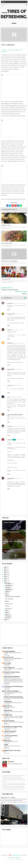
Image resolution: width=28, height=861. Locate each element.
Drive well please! (9, 599)
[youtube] (19, 859)
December (8, 583)
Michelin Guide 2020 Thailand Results (13, 711)
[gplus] (10, 859)
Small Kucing (7, 701)
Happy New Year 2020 (9, 707)
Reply (8, 309)
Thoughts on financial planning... (13, 596)
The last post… (7, 687)
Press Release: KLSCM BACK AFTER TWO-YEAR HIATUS (13, 693)
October (7, 587)
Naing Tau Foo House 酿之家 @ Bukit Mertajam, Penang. (13, 659)
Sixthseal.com (8, 710)
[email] (17, 859)
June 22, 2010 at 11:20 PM (19, 426)
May (6, 610)
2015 (5, 572)
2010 (5, 582)
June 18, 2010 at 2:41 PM (19, 343)
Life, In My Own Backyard (11, 691)
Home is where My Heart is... (12, 676)
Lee (8, 397)
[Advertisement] (14, 634)
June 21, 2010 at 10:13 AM (16, 416)
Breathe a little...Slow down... (12, 750)
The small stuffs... (7, 243)
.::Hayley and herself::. (10, 731)
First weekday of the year (10, 728)
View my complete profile (15, 764)
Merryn (9, 330)
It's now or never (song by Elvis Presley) (14, 698)
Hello (5, 751)
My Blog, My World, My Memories (13, 697)
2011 (5, 580)
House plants (7, 664)
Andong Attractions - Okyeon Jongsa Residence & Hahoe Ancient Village (13, 717)
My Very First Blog (9, 720)
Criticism (7, 606)
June (6, 595)
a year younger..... (9, 551)
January (7, 618)
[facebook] (8, 859)
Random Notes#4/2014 (11, 532)
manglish (10, 303)
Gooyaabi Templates (14, 857)
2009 (5, 619)
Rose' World (7, 663)
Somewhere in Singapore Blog (13, 726)
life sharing (17, 50)
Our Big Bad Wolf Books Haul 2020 (12, 702)
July (6, 593)
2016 (5, 571)
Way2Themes (16, 855)
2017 (5, 569)
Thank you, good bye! (9, 732)
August (7, 591)
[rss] (15, 859)
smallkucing (11, 369)
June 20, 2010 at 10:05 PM (16, 397)
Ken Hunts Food (8, 657)
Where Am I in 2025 (9, 673)
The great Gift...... (6, 279)
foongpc (10, 426)
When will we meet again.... (10, 261)
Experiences (7, 740)
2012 (5, 578)
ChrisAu (9, 439)
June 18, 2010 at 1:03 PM (18, 330)
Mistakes (7, 601)
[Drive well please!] (14, 34)
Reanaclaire (11, 313)
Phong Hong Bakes (9, 651)
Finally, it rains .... (6, 225)
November (8, 585)
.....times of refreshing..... (14, 17)
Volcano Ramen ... (9, 522)
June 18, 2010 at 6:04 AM (19, 303)
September (8, 589)
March (7, 614)
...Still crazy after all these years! (13, 686)
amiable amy (10, 478)
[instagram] (13, 859)
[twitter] (6, 859)
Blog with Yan (8, 706)
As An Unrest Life (9, 667)
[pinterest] (22, 859)
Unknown (10, 343)
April (6, 612)
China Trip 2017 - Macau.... (8, 797)
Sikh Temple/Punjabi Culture (11, 741)
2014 (5, 574)
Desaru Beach (8, 608)
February (8, 616)
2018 (5, 567)
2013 (5, 576)
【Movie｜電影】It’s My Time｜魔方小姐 (13, 668)
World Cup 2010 (9, 603)
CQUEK (6, 744)
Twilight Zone (8, 715)
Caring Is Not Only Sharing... (12, 672)
